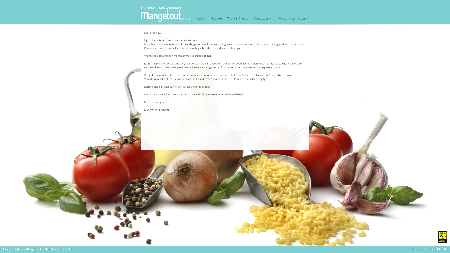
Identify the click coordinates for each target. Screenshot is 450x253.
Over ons (185, 18)
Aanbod (201, 18)
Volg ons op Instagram (294, 18)
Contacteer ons (264, 18)
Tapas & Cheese (237, 18)
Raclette (216, 18)
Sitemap (414, 249)
